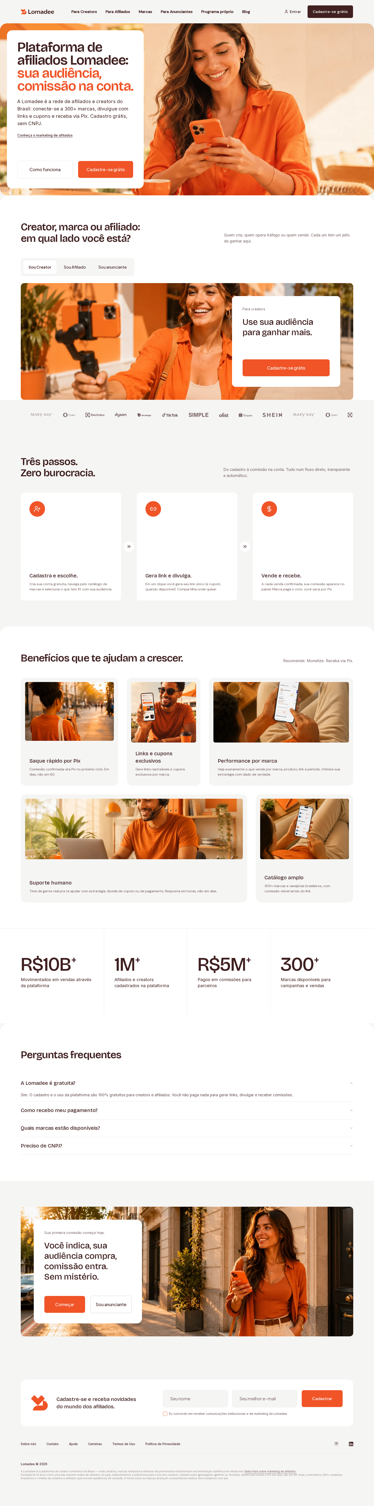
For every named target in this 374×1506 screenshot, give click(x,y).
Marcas (145, 12)
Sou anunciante (111, 1304)
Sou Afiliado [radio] (75, 267)
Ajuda (73, 1444)
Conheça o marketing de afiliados (45, 135)
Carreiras (95, 1444)
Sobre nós (28, 1444)
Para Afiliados (118, 12)
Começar (64, 1304)
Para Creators (84, 12)
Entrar (295, 11)
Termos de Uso (123, 1444)
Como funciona (45, 169)
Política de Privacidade (162, 1444)
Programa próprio (217, 12)
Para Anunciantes (177, 12)
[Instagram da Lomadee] (336, 1444)
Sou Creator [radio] (40, 267)
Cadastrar (322, 1398)
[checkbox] (165, 1414)
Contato (53, 1444)
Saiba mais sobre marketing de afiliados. (270, 1471)
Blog (246, 12)
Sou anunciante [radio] (112, 267)
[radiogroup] (77, 267)
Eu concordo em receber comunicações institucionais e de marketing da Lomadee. (228, 1413)
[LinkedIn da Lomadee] (351, 1444)
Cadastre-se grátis (330, 11)
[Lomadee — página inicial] (37, 11)
